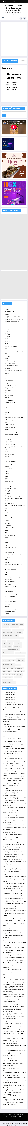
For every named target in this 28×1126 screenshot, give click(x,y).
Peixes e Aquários (8, 539)
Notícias (6, 518)
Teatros (6, 589)
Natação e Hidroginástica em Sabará (12, 517)
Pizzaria (6, 544)
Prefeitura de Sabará (8, 653)
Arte (5, 326)
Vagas (6, 608)
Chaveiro (6, 375)
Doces (6, 422)
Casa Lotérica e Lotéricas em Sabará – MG (13, 370)
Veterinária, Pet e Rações (10, 611)
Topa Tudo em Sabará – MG (10, 598)
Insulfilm (6, 476)
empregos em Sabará (11, 632)
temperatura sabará (19, 668)
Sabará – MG (5, 668)
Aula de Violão (8, 335)
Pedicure (6, 534)
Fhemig (16, 635)
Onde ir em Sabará (17, 646)
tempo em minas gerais (7, 671)
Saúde (6, 574)
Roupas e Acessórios (9, 566)
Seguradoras (7, 576)
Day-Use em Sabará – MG (10, 409)
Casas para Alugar (8, 372)
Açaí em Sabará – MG (9, 311)
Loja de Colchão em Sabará (10, 488)
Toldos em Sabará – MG (10, 596)
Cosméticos (7, 397)
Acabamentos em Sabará (10, 308)
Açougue (6, 313)
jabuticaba (10, 640)
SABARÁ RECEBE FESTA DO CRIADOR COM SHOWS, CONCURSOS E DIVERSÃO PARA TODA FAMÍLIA (13, 962)
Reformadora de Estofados (10, 561)
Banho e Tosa (7, 341)
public (6, 559)
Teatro (11, 668)
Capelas (6, 358)
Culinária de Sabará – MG (10, 402)
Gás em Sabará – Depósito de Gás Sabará (13, 458)
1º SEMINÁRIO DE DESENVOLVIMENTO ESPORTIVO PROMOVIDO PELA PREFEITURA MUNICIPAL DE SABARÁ (12, 1009)
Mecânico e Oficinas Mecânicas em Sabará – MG (15, 505)
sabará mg (18, 665)
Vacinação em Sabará (7, 677)
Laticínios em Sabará (9, 481)
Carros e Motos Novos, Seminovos (12, 362)
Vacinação (7, 606)
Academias (7, 309)
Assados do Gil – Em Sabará (11, 1037)
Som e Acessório (8, 584)
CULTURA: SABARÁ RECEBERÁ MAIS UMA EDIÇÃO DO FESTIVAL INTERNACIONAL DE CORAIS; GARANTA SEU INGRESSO (14, 1063)
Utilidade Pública (8, 605)
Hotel (6, 463)
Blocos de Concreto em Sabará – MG (12, 346)
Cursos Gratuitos (8, 407)
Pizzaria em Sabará (13, 650)
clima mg (21, 624)
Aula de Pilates (8, 331)
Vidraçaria (7, 613)
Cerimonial (7, 373)
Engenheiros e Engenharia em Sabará (12, 436)
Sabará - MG (8, 664)
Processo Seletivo (21, 656)
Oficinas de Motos (8, 524)
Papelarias (7, 532)
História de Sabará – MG (18, 1114)
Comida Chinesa (8, 382)
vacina (13, 674)
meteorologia (16, 640)
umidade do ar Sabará (19, 671)
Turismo (6, 603)
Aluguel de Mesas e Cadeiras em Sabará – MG (14, 319)
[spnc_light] (24, 18)
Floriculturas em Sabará (9, 454)
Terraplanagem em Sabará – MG (11, 594)
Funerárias (7, 456)
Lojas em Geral (8, 493)
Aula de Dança (7, 330)
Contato (17, 1118)
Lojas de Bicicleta (8, 492)
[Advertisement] (14, 40)
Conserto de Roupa (8, 389)
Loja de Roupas (8, 490)
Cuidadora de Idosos (9, 400)
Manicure (6, 495)
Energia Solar (19, 632)
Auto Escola (7, 338)
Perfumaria (7, 540)
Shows (6, 583)
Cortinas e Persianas (9, 395)
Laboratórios (7, 480)
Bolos (6, 348)
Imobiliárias (7, 466)
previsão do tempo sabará (9, 656)
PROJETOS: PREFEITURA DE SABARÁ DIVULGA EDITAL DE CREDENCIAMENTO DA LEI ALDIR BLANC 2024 (14, 1068)
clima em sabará (15, 624)
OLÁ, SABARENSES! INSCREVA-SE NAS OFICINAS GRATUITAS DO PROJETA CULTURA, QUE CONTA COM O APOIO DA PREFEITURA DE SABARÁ (14, 1074)
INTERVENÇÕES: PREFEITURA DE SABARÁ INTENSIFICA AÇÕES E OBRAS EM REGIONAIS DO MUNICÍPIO (13, 1085)
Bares (6, 345)
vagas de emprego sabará (7, 680)
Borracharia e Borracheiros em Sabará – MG (14, 351)
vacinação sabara (18, 677)
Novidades (7, 520)
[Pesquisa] (21, 18)
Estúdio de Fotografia (9, 439)
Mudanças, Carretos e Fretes (10, 512)
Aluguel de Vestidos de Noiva (11, 323)
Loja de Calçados (8, 486)
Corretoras (7, 394)
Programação (7, 557)
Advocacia (7, 314)
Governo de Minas (6, 638)
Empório (6, 431)
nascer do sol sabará (7, 646)
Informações (7, 471)
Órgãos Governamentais (9, 527)
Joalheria (6, 478)
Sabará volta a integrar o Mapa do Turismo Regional (15, 868)
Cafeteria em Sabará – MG (10, 355)
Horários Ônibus (11, 1118)
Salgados (6, 571)
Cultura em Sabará (6, 630)
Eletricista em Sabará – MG (10, 427)
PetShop (6, 542)
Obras (6, 522)
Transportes (7, 600)
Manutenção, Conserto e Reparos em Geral (13, 498)
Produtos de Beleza (8, 556)
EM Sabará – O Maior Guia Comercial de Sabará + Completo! (13, 7)
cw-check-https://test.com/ (10, 701)
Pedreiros (6, 537)
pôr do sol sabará (6, 660)
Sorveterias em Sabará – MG (10, 586)
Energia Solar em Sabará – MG (11, 432)
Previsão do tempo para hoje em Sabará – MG (14, 554)
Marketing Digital (23, 1125)
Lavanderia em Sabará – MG (10, 485)
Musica (6, 515)
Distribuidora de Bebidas (10, 421)
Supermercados (8, 588)
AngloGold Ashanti (6, 624)
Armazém (6, 324)
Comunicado (7, 384)
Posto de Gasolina (8, 549)
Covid (12, 627)
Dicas (6, 419)
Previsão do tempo (20, 653)
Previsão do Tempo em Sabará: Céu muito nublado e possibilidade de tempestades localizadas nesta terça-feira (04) (14, 773)
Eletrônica (7, 429)
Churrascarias (7, 377)
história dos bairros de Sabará (17, 638)
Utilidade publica (6, 674)
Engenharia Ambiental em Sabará (11, 434)
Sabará (20, 660)
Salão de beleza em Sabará (10, 569)
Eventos (6, 443)
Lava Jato (6, 483)
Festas (6, 449)
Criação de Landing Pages (11, 1125)
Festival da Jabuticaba (7, 635)
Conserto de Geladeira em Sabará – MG (13, 387)
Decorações (7, 410)
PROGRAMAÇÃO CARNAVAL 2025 (12, 1003)
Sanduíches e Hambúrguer (10, 572)
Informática (7, 473)
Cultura (6, 404)
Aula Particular (7, 336)
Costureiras (7, 399)
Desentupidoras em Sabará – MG (11, 416)
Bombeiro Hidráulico (9, 350)
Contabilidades (8, 390)
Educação (7, 426)
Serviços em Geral (8, 579)
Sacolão (6, 567)
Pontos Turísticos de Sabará (10, 547)
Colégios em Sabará (9, 380)
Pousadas (6, 551)
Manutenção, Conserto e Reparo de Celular (13, 497)
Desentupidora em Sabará (18, 630)
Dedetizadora (7, 412)
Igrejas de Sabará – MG (9, 464)
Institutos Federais (8, 475)
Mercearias (7, 507)
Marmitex (6, 500)
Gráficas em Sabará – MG (10, 459)
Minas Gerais (18, 644)
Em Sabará (5, 1114)
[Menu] (3, 18)
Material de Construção (9, 503)
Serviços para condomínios (10, 581)
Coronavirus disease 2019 (11, 82)
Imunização (7, 470)
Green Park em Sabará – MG (10, 461)
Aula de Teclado (8, 333)
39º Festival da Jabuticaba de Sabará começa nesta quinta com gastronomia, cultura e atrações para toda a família (14, 734)
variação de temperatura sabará (9, 682)
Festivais (6, 451)
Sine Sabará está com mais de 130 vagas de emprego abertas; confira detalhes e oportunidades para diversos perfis (14, 719)
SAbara (13, 660)
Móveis (6, 510)
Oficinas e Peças (8, 525)
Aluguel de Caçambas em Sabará (11, 318)
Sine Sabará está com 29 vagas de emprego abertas (15, 1045)
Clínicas (6, 378)
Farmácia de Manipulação (10, 444)
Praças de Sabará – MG (9, 552)
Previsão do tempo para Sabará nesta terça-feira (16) (15, 890)
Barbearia (6, 343)
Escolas (6, 438)
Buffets (6, 353)
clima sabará (5, 627)
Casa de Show (7, 368)
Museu (6, 513)
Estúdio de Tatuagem (9, 441)
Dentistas (6, 414)
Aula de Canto (7, 328)
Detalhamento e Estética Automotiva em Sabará (14, 417)
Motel (6, 508)
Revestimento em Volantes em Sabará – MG (13, 564)
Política (6, 546)
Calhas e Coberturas (9, 356)
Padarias (6, 530)
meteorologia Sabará (7, 644)
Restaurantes (7, 562)
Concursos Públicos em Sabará (11, 385)
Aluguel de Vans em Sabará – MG (12, 321)
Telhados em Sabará (9, 591)
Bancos (6, 340)
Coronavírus (7, 392)
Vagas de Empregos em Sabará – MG (12, 610)
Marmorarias (7, 502)
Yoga (6, 615)
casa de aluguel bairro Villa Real (11, 365)
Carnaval (6, 360)
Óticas (6, 529)
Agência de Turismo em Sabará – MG (12, 316)
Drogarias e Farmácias (9, 424)
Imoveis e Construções (9, 468)
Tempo (6, 593)
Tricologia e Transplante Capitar (11, 601)
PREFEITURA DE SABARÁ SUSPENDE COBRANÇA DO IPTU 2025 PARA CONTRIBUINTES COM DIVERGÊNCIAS (14, 944)
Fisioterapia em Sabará (9, 453)
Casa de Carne (7, 367)
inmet (4, 640)
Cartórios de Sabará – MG (10, 363)
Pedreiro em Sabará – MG (10, 535)
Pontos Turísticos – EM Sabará (11, 1116)
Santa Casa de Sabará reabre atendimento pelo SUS (15, 901)
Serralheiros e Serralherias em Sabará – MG (13, 578)
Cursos (6, 405)
